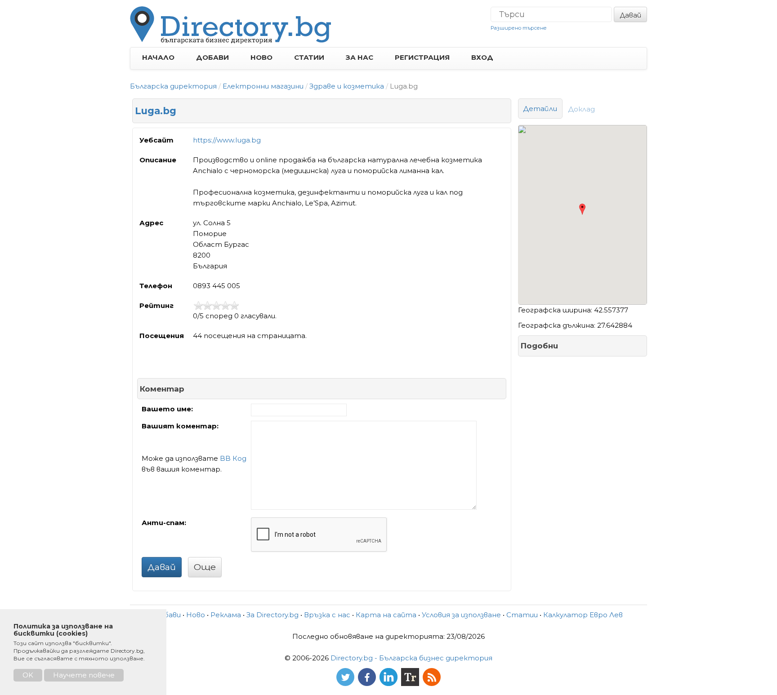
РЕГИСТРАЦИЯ (422, 57)
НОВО (261, 57)
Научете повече (84, 675)
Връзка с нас (327, 614)
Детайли (540, 108)
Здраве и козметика (346, 86)
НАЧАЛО (158, 57)
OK (27, 675)
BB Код (233, 458)
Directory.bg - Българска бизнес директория (411, 658)
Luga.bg (155, 110)
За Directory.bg (272, 614)
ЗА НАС (359, 57)
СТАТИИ (309, 57)
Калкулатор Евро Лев (583, 614)
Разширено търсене (519, 28)
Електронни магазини (263, 86)
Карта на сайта (386, 614)
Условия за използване (461, 614)
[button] (582, 209)
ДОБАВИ (212, 57)
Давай (630, 15)
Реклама (225, 614)
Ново (195, 614)
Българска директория (173, 86)
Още (205, 566)
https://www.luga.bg (227, 140)
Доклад (581, 109)
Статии (522, 614)
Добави (167, 614)
